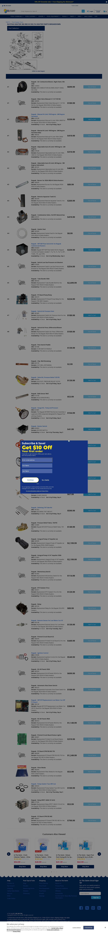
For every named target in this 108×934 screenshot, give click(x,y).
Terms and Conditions (53, 930)
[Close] (105, 927)
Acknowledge (88, 927)
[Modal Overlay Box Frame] (54, 467)
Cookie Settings (77, 927)
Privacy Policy (16, 931)
